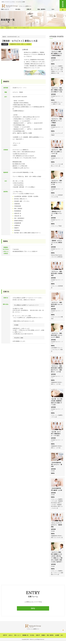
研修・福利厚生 (41, 9)
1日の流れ (17, 9)
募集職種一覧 (8, 27)
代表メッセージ (5, 9)
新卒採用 (62, 4)
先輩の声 (29, 9)
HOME (2, 27)
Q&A (53, 9)
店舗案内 (43, 635)
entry (33, 608)
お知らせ (10, 635)
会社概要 (57, 635)
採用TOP (5, 635)
